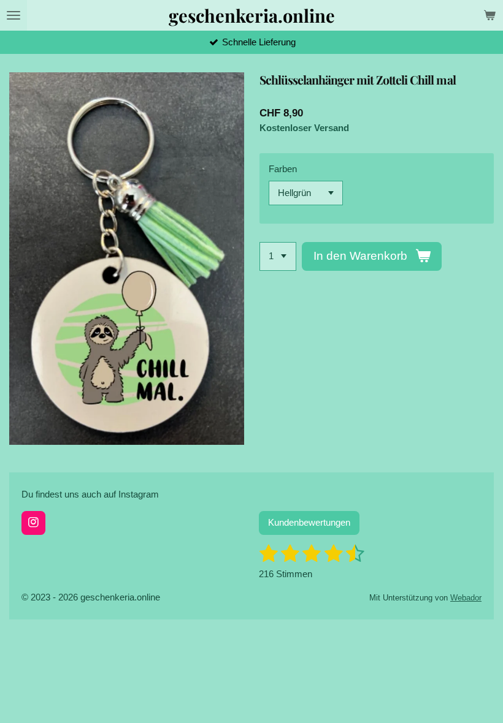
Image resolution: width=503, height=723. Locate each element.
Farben (283, 169)
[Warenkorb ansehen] (489, 15)
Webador (466, 598)
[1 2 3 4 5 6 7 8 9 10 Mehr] (277, 256)
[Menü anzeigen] (13, 15)
